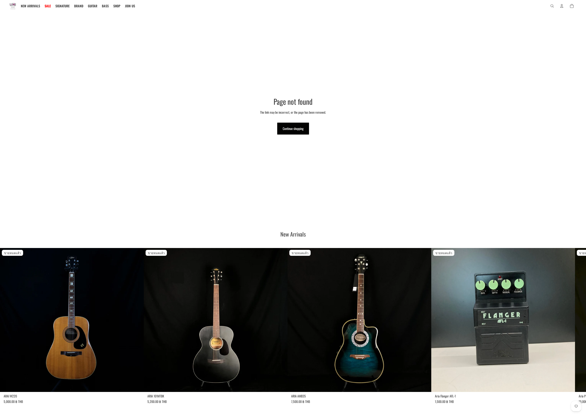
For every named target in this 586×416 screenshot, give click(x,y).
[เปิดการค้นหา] (552, 6)
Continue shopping (293, 128)
